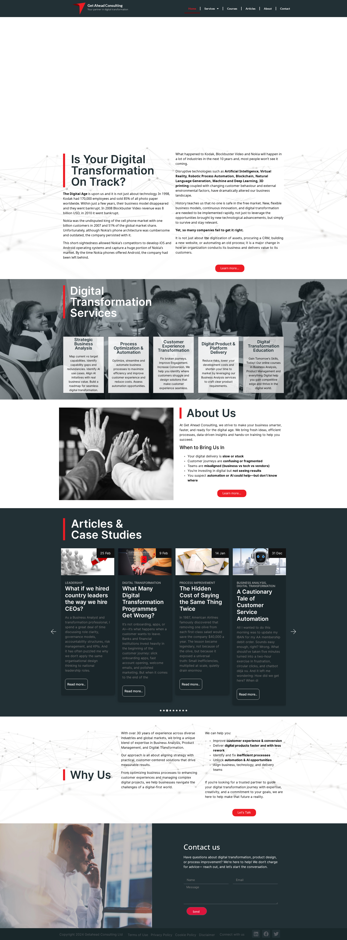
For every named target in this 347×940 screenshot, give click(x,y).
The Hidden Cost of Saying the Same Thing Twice (143, 598)
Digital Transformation (84, 582)
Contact (285, 8)
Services (209, 8)
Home (192, 8)
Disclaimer (207, 935)
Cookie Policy (185, 935)
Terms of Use (138, 935)
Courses (232, 8)
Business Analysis (194, 582)
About (268, 8)
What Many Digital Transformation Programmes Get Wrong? (85, 602)
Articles (250, 8)
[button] (53, 631)
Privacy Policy (161, 935)
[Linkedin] (256, 934)
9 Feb (106, 553)
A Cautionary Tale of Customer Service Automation (197, 605)
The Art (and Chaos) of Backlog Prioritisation (254, 598)
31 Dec (220, 553)
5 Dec (277, 553)
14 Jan (163, 553)
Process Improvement (140, 582)
